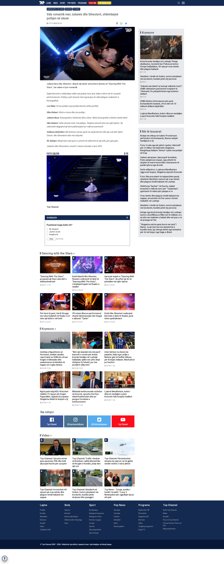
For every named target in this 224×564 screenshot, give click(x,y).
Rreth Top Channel (170, 510)
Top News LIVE (104, 2)
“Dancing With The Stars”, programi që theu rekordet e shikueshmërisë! (53, 280)
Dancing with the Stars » (58, 253)
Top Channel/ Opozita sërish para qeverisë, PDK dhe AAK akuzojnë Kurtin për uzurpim (53, 461)
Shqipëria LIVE (143, 517)
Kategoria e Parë (95, 517)
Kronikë (42, 513)
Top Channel (52, 424)
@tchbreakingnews (99, 424)
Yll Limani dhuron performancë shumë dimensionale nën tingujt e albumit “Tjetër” (87, 317)
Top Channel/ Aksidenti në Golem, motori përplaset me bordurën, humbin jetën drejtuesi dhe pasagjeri (85, 493)
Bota (67, 505)
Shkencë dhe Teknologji (73, 520)
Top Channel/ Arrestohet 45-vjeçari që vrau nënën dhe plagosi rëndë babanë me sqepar (53, 493)
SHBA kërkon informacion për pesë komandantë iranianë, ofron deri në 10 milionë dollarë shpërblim (158, 105)
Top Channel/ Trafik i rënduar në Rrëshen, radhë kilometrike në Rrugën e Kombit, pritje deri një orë (86, 462)
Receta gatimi (119, 526)
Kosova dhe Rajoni (71, 517)
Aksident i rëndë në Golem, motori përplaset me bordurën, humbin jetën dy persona (161, 79)
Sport (62, 2)
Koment (67, 513)
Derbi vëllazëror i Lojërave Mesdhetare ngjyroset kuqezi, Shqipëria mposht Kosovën (161, 170)
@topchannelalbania (75, 424)
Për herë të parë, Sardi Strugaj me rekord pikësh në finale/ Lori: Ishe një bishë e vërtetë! (55, 317)
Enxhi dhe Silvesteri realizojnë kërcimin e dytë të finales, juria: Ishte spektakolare (118, 317)
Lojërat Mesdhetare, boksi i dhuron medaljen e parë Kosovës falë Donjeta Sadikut (118, 395)
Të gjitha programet (145, 526)
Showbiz (117, 510)
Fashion (116, 517)
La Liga (91, 523)
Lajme (48, 2)
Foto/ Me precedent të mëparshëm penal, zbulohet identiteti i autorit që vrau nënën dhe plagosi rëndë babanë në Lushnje (159, 179)
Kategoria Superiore (96, 513)
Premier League (95, 520)
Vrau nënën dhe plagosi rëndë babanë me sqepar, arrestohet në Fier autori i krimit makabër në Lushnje (159, 198)
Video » (47, 435)
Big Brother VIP (143, 510)
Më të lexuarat (151, 131)
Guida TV (141, 530)
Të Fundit (76, 9)
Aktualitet (43, 517)
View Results (59, 239)
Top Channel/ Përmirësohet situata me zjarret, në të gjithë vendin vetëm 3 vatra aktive (118, 461)
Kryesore (68, 9)
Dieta (116, 523)
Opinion (67, 510)
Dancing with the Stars (55, 9)
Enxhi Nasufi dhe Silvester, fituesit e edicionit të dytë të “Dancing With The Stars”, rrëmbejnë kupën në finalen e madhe (85, 283)
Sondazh (52, 217)
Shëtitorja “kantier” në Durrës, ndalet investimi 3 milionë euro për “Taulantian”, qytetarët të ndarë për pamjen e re (159, 188)
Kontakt (166, 517)
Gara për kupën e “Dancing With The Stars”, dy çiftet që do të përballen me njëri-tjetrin (119, 280)
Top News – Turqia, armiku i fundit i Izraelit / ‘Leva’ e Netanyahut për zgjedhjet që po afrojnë (119, 493)
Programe (82, 2)
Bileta (165, 513)
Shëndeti (117, 520)
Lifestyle (117, 513)
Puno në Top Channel (171, 520)
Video (55, 2)
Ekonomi (43, 520)
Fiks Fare (141, 520)
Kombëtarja (93, 510)
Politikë (42, 510)
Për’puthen (142, 513)
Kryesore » (49, 329)
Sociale (42, 523)
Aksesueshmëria (169, 529)
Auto (66, 523)
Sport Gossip (93, 533)
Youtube (92, 2)
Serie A (91, 526)
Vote (51, 239)
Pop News (72, 2)
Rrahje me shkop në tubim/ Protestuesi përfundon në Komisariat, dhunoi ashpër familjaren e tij (159, 138)
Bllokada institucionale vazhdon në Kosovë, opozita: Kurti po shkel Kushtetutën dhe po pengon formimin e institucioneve (87, 398)
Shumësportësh (95, 530)
